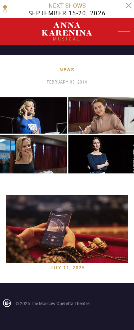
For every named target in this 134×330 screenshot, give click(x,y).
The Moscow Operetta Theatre (60, 303)
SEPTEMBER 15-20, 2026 (67, 13)
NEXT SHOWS (67, 6)
